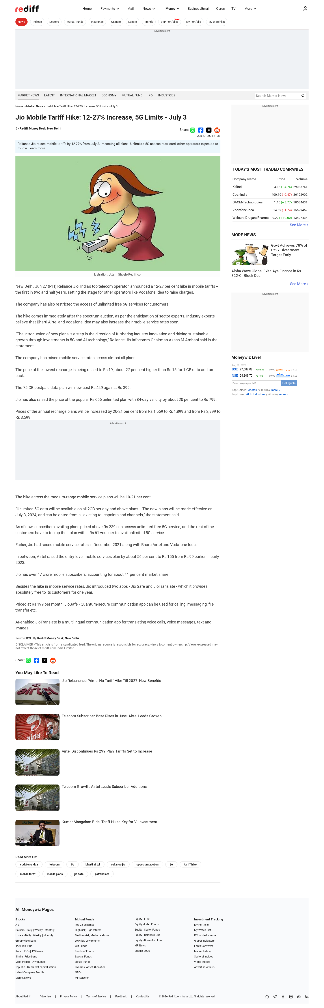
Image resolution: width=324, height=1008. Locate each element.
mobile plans (55, 874)
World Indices (202, 961)
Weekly (38, 930)
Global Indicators (204, 940)
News (147, 9)
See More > (299, 225)
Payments (108, 9)
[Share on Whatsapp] (192, 130)
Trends (148, 21)
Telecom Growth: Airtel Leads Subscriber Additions (104, 787)
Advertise (45, 996)
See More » (299, 284)
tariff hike (190, 864)
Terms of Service (96, 996)
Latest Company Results (29, 972)
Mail (130, 9)
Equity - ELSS (142, 919)
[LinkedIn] (307, 997)
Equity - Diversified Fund (149, 940)
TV (233, 9)
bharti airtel (93, 864)
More (248, 9)
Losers (132, 21)
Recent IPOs (22, 951)
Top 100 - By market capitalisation (35, 967)
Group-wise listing (26, 940)
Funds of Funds (84, 951)
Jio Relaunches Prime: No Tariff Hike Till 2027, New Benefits (111, 681)
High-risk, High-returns (88, 930)
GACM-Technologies (248, 202)
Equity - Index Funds (147, 924)
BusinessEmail (199, 9)
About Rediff (22, 996)
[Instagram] (291, 997)
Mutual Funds (75, 21)
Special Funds (83, 956)
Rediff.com (174, 996)
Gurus (220, 9)
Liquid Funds (82, 961)
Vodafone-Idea (243, 210)
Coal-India (240, 195)
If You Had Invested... (206, 935)
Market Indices (202, 951)
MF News (140, 945)
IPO (150, 95)
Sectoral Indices (203, 956)
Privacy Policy (68, 996)
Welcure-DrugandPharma (251, 218)
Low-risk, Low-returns (87, 940)
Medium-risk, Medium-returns (92, 935)
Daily (29, 930)
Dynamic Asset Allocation (90, 967)
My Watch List (202, 930)
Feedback (121, 996)
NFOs (78, 972)
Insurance (97, 21)
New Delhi (54, 128)
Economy (109, 95)
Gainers (116, 21)
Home (87, 9)
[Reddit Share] (216, 130)
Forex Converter (203, 946)
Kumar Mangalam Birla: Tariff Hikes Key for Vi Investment (109, 822)
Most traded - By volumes (30, 961)
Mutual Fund (132, 95)
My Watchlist (217, 21)
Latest (49, 95)
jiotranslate (102, 874)
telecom (54, 864)
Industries (166, 95)
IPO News (37, 951)
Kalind (237, 187)
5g (72, 864)
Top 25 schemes (84, 924)
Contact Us (142, 996)
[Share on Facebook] (200, 130)
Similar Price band (26, 956)
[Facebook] (283, 997)
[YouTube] (299, 997)
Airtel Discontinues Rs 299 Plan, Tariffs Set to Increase (107, 751)
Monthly (49, 930)
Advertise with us (204, 967)
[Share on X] (275, 997)
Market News (28, 95)
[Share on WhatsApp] (267, 997)
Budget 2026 (142, 950)
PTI (28, 638)
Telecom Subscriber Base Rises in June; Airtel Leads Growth (112, 716)
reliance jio (118, 864)
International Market (78, 95)
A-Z (17, 924)
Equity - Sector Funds (147, 929)
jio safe (79, 874)
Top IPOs (27, 946)
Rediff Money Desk (33, 128)
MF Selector (82, 977)
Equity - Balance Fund (147, 935)
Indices (37, 21)
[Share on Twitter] (209, 130)
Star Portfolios (170, 21)
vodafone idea (29, 864)
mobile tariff (27, 874)
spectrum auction (147, 864)
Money (170, 9)
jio (171, 864)
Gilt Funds (81, 946)
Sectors (54, 21)
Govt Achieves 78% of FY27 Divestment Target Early (289, 250)
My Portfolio (193, 21)
